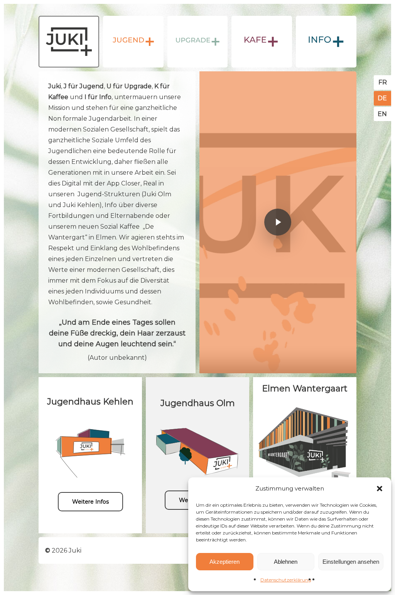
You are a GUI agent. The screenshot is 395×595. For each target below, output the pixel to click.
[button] (379, 488)
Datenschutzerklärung (285, 580)
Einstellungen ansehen (350, 561)
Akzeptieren (224, 561)
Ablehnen (285, 561)
